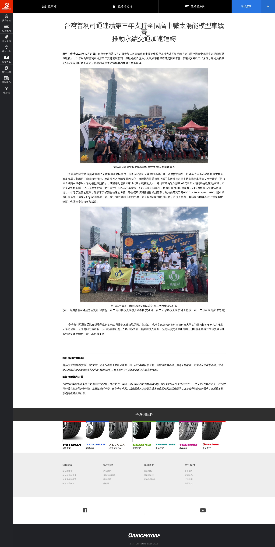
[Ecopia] (144, 431)
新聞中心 (189, 475)
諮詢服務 (148, 471)
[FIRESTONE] (214, 431)
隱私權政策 (149, 475)
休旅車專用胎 (109, 475)
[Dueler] (167, 431)
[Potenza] (74, 431)
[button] (6, 28)
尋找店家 (246, 6)
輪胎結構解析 (68, 483)
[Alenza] (120, 431)
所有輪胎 (107, 471)
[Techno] (190, 431)
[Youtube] (203, 510)
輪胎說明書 (67, 471)
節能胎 (106, 483)
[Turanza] (97, 431)
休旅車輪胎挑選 (69, 479)
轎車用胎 (107, 479)
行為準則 (189, 479)
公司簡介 (189, 471)
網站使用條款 (150, 479)
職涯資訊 (189, 483)
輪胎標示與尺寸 (69, 475)
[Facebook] (85, 510)
